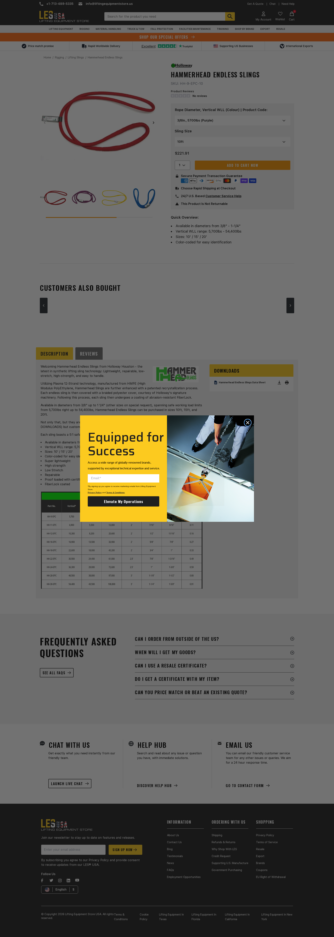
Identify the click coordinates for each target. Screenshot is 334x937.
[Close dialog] (247, 422)
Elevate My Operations (123, 501)
